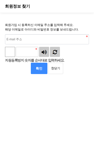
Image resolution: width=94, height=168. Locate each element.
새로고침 (55, 52)
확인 (39, 68)
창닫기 (55, 68)
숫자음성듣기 (44, 52)
